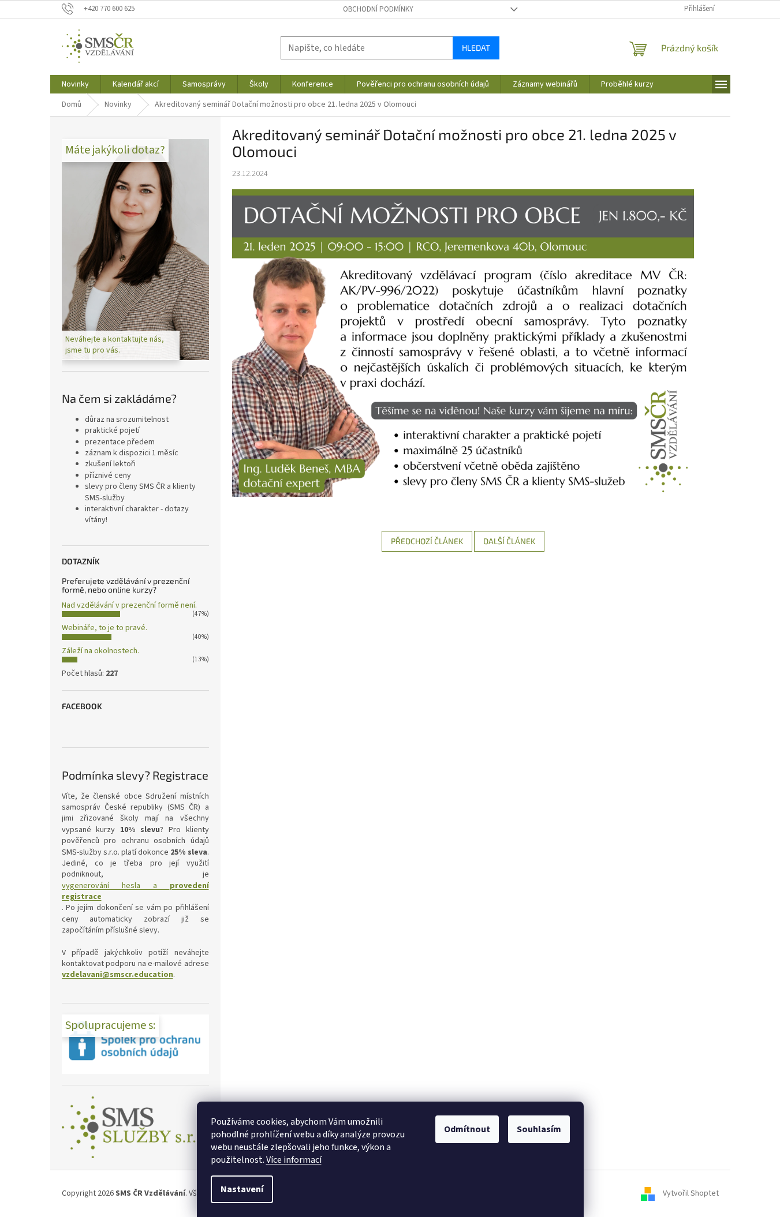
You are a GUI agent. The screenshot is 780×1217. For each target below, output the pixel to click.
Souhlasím (539, 1129)
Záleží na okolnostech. (100, 651)
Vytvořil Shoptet (691, 1193)
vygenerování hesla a (135, 892)
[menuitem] (75, 84)
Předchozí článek (427, 541)
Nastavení (242, 1189)
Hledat (476, 48)
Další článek (509, 541)
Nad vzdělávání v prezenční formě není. (129, 605)
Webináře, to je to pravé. (104, 628)
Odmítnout (467, 1129)
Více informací (294, 1160)
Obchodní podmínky (378, 9)
